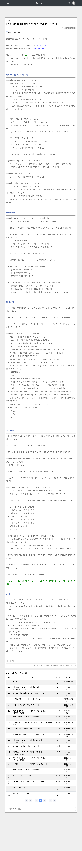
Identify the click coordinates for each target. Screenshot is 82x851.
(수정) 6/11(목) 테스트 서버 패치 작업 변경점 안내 (30, 764)
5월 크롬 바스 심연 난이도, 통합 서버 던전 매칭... (29, 782)
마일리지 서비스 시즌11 (21, 793)
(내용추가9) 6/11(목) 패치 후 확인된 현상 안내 (29, 770)
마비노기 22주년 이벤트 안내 (22, 776)
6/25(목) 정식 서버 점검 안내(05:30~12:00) (28, 693)
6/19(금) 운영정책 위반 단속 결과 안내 (26, 705)
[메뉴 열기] (8, 3)
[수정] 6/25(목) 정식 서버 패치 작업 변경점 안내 (29, 699)
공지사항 (9, 20)
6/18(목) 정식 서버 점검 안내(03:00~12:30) (28, 734)
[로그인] (73, 3)
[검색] (69, 3)
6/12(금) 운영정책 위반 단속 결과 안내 (26, 746)
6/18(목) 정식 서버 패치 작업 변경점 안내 (27, 728)
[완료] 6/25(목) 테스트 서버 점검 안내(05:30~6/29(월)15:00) (26, 688)
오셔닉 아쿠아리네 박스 (20, 787)
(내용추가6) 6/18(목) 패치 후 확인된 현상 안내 (29, 717)
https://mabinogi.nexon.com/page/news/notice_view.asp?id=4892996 (56, 665)
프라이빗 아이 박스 (19, 681)
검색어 (9, 805)
